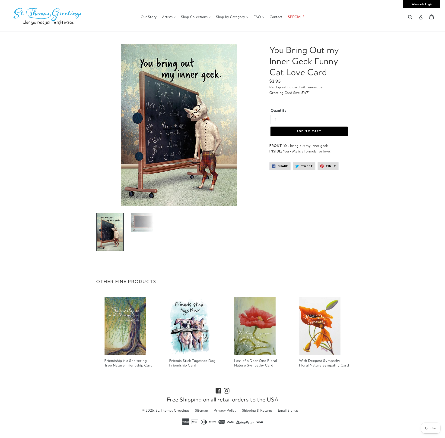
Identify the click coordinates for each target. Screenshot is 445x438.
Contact (276, 17)
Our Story (149, 17)
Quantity (278, 110)
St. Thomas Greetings (172, 410)
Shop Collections (194, 17)
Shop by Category (231, 17)
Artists (167, 17)
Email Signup (288, 410)
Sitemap (201, 410)
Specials (296, 17)
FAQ (258, 17)
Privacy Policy (225, 410)
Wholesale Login (421, 4)
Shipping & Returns (257, 410)
